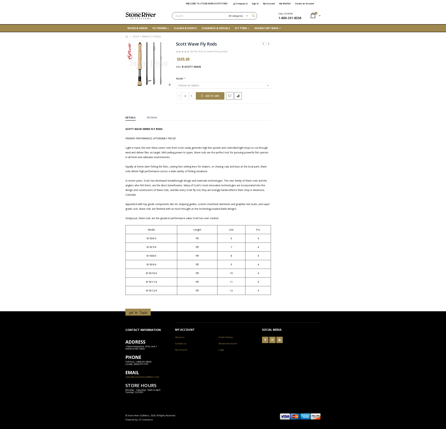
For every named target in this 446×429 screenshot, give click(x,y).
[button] (170, 85)
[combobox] (214, 15)
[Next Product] (268, 43)
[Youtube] (279, 340)
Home (126, 36)
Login (221, 349)
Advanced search (227, 343)
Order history (225, 337)
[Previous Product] (263, 43)
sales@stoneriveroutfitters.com (142, 376)
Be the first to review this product (209, 51)
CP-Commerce (146, 419)
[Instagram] (272, 340)
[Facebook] (265, 340)
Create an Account (304, 3)
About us (180, 337)
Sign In (255, 3)
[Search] (253, 15)
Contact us (180, 343)
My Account (269, 3)
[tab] (133, 117)
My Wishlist (285, 3)
